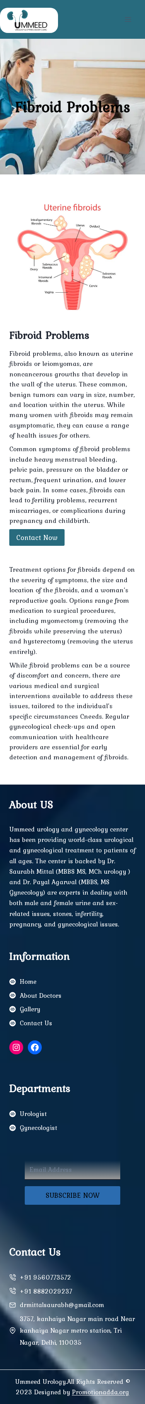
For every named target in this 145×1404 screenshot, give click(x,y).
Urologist (33, 1114)
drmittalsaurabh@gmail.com (62, 1305)
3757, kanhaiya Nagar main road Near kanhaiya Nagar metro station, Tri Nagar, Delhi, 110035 (77, 1330)
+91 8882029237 (46, 1291)
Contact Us (36, 1023)
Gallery (30, 1009)
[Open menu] (128, 19)
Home (28, 981)
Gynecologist (38, 1128)
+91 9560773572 (45, 1277)
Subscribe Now (73, 1195)
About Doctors (40, 995)
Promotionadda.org (100, 1392)
